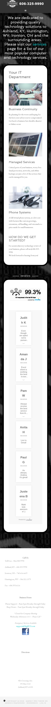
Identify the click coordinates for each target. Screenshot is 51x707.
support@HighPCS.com (25, 626)
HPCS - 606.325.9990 (26, 3)
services (40, 44)
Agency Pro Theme (35, 701)
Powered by (22, 519)
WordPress (32, 703)
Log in (43, 703)
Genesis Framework (15, 703)
